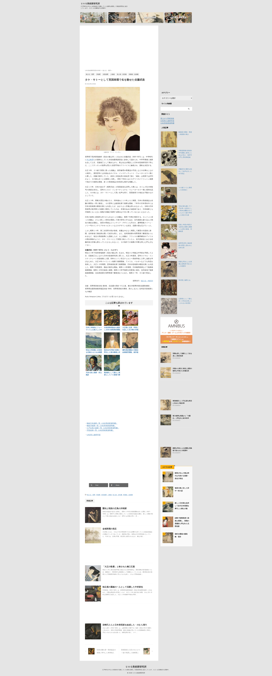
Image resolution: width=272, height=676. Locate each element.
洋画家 (98, 495)
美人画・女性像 (117, 495)
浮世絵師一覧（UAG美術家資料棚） (100, 430)
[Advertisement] (119, 49)
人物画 (110, 495)
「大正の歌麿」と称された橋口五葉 (119, 566)
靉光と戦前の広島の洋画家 (115, 508)
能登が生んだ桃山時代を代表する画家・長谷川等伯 (182, 475)
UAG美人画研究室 (94, 435)
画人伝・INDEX (147, 281)
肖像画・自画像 (128, 495)
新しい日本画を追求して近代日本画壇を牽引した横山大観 (182, 506)
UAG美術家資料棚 (167, 123)
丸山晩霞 (90, 160)
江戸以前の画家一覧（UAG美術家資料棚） (103, 428)
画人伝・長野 (91, 495)
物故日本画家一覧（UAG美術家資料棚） (102, 423)
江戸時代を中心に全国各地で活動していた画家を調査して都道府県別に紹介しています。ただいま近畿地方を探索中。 (136, 669)
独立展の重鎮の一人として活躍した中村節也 (123, 587)
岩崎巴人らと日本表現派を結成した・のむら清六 (125, 625)
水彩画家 (104, 495)
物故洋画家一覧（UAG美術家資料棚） (101, 425)
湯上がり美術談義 (167, 118)
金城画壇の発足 (110, 528)
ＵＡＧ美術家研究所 (90, 3)
